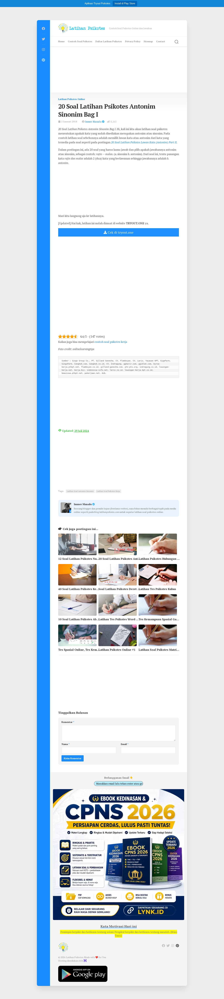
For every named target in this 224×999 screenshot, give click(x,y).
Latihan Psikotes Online (71, 99)
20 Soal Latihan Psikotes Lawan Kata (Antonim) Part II (144, 142)
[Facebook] (43, 28)
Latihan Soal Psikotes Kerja (108, 491)
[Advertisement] (118, 69)
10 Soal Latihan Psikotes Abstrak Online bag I (89, 619)
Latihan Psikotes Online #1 (116, 650)
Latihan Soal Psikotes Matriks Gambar (165, 650)
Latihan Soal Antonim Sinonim (80, 491)
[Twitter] (43, 39)
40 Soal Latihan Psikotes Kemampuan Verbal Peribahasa (96, 589)
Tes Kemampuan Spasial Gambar (161, 619)
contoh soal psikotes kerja (110, 342)
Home (61, 41)
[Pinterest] (43, 60)
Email (124, 744)
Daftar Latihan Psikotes (108, 41)
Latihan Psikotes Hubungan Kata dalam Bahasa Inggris (176, 559)
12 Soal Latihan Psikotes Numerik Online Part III (92, 559)
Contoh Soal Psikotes (80, 41)
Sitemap (148, 41)
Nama (65, 744)
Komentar (67, 722)
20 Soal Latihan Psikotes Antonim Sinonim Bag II (132, 559)
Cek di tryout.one (120, 232)
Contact (160, 41)
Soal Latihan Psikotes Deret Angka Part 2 (126, 589)
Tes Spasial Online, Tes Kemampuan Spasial (88, 650)
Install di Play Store (125, 3)
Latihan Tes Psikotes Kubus (157, 589)
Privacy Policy (132, 41)
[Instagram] (43, 49)
